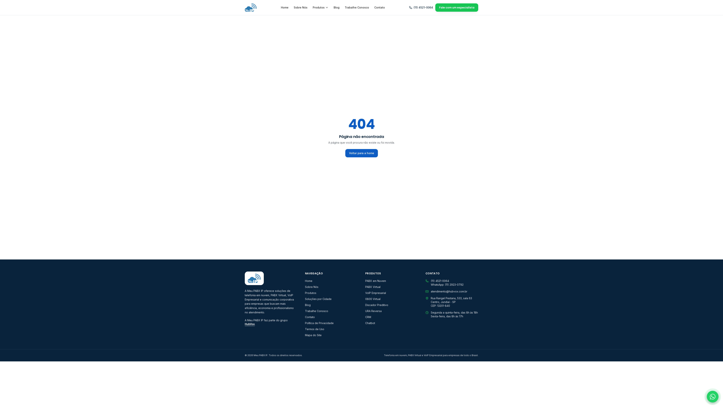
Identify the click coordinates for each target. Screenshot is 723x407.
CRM (368, 317)
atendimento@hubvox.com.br (449, 291)
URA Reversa (373, 311)
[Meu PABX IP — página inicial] (251, 7)
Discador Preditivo (376, 305)
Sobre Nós (300, 7)
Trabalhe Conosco (357, 7)
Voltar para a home (361, 153)
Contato (379, 7)
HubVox (250, 324)
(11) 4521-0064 (423, 7)
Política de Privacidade (319, 323)
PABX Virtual (373, 286)
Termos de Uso (314, 329)
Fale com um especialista (456, 7)
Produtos (319, 7)
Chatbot (370, 323)
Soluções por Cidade (318, 299)
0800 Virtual (373, 299)
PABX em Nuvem (375, 280)
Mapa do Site (313, 335)
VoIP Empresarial (375, 293)
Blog (336, 7)
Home (284, 7)
